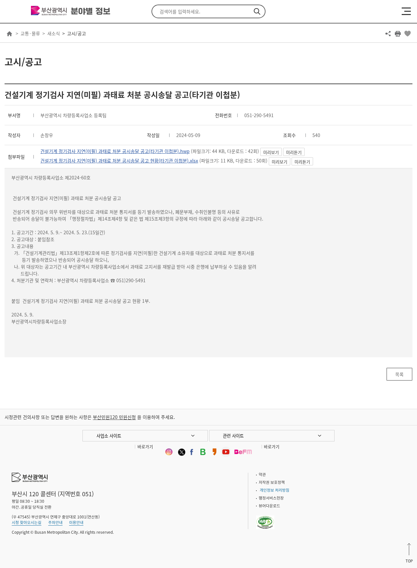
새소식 (53, 33)
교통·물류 (30, 33)
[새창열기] (168, 451)
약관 (262, 474)
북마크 (407, 33)
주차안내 (55, 522)
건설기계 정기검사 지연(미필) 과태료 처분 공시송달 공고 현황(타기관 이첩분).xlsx (119, 160)
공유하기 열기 (388, 33)
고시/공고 (76, 33)
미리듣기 (294, 152)
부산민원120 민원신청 (114, 417)
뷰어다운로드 (269, 506)
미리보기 (271, 152)
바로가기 (145, 446)
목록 (399, 374)
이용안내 (76, 522)
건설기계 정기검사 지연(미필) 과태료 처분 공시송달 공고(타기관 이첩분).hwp (115, 151)
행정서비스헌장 (271, 498)
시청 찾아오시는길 (26, 522)
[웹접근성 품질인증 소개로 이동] (265, 518)
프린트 (398, 33)
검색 (257, 11)
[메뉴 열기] (406, 11)
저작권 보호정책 (272, 482)
